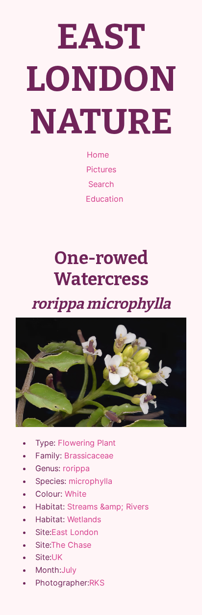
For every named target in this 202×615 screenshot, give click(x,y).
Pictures (101, 169)
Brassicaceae (88, 455)
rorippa (76, 468)
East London (74, 532)
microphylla (90, 481)
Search (101, 184)
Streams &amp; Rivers (108, 506)
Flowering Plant (87, 443)
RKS (96, 583)
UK (57, 557)
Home (98, 155)
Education (104, 199)
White (75, 494)
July (68, 570)
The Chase (71, 545)
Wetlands (84, 519)
